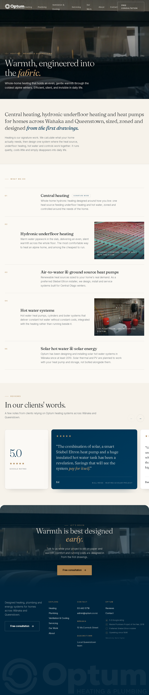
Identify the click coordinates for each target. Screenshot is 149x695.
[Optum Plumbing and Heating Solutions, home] (15, 6)
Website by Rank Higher (115, 638)
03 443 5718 (83, 608)
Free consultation (129, 6)
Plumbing (42, 7)
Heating (28, 7)
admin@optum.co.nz (87, 613)
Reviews (109, 608)
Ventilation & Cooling (58, 7)
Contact (113, 7)
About (101, 7)
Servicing (76, 7)
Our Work (89, 7)
